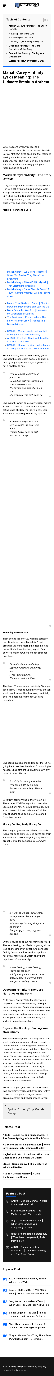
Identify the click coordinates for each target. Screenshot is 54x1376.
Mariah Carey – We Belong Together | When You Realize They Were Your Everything (27, 275)
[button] (49, 5)
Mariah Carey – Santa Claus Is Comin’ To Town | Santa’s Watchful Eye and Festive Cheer (28, 293)
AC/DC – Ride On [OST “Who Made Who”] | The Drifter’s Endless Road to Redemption (28, 1293)
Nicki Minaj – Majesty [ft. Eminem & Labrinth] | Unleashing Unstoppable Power (27, 1327)
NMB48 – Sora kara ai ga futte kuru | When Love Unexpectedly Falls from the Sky (29, 1237)
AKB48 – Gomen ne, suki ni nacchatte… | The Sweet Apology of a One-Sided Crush (28, 1250)
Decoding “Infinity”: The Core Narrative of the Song (24, 47)
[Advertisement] (27, 114)
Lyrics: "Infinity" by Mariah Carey (26, 61)
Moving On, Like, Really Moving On (27, 41)
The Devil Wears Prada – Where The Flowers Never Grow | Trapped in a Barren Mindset (26, 321)
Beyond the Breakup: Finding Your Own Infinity (27, 55)
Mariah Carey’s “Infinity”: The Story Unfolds (28, 28)
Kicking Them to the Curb (22, 34)
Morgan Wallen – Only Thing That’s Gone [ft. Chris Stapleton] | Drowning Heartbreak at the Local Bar (30, 1339)
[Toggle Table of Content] (44, 20)
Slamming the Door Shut (22, 38)
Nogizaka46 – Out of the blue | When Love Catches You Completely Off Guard (27, 1224)
